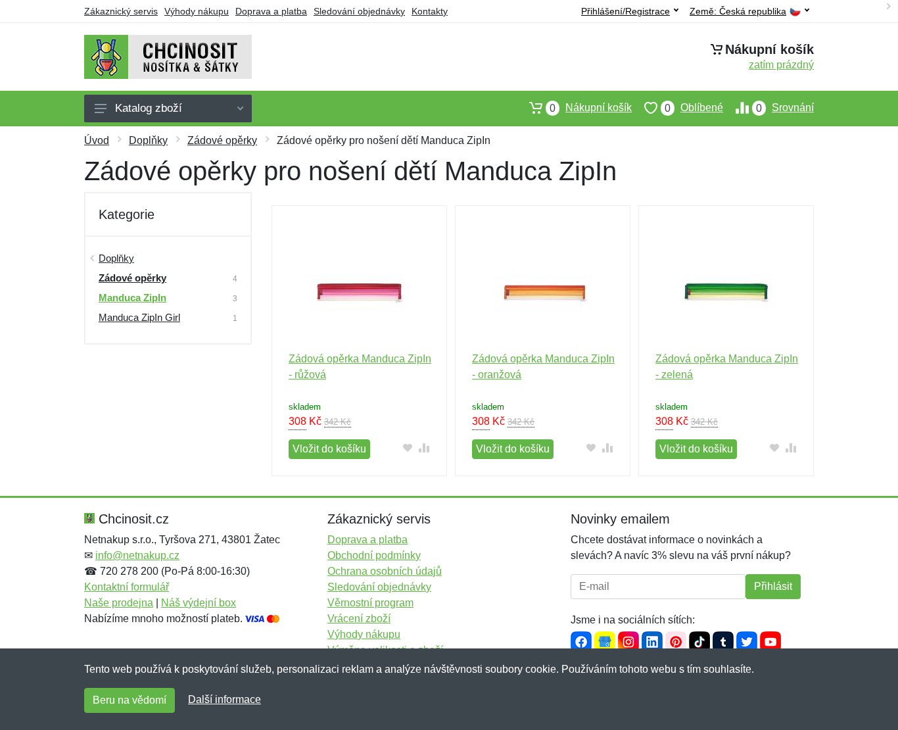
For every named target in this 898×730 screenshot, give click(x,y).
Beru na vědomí (129, 700)
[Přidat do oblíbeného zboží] (408, 447)
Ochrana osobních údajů (384, 571)
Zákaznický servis (121, 11)
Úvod (96, 140)
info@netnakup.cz (137, 555)
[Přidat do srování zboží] (424, 447)
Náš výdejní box (198, 602)
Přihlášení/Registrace (625, 11)
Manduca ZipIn (132, 297)
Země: (738, 11)
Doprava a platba (271, 11)
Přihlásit (773, 586)
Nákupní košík (591, 108)
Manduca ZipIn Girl (139, 317)
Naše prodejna (118, 602)
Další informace (224, 699)
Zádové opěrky (222, 140)
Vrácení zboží (358, 618)
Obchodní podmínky (374, 555)
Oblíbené (694, 108)
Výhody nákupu (196, 11)
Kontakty (430, 11)
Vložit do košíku (329, 448)
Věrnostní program (370, 602)
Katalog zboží (148, 108)
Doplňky (148, 140)
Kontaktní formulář (126, 587)
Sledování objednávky (359, 11)
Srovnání (785, 108)
